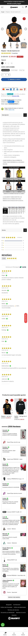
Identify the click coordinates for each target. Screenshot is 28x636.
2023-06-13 (5, 376)
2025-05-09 (5, 288)
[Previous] (2, 29)
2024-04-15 (5, 327)
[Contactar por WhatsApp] (3, 625)
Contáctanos (16, 604)
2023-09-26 (5, 350)
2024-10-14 (4, 301)
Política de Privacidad (6, 607)
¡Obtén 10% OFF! (25, 318)
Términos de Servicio (13, 610)
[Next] (25, 29)
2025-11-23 (4, 273)
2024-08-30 (5, 316)
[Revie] (23, 267)
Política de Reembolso (20, 607)
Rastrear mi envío (21, 612)
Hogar (2, 11)
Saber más (11, 109)
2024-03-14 (5, 339)
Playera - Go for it (6, 416)
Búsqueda (9, 604)
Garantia (14, 615)
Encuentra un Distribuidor (8, 612)
